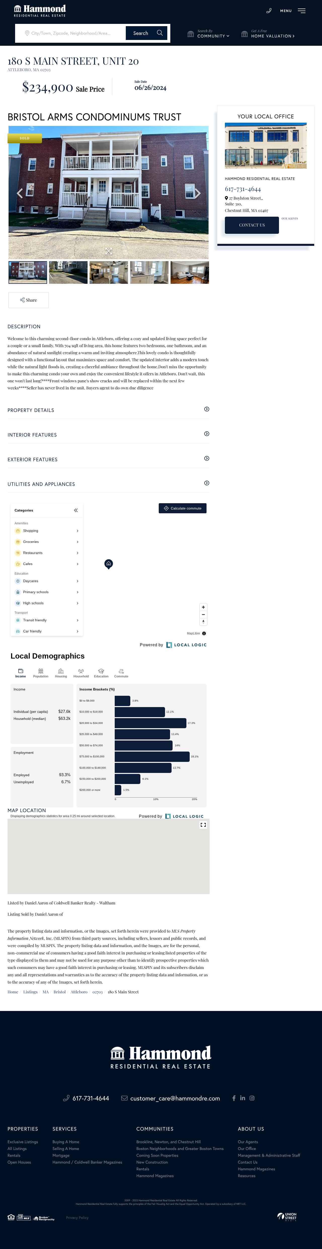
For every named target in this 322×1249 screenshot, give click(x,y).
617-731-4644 (268, 10)
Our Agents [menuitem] (248, 1141)
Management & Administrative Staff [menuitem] (269, 1155)
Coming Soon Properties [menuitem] (157, 1155)
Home (13, 992)
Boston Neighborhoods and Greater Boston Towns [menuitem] (180, 1148)
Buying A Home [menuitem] (66, 1141)
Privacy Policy (77, 1217)
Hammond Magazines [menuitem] (155, 1175)
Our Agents (289, 218)
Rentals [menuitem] (14, 1155)
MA (46, 992)
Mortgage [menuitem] (61, 1155)
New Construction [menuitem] (152, 1162)
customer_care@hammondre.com (175, 1098)
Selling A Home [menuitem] (66, 1148)
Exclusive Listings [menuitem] (23, 1141)
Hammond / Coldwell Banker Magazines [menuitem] (87, 1162)
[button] (146, 33)
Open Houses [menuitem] (19, 1162)
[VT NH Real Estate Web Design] (286, 1217)
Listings (30, 992)
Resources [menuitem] (247, 1175)
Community (211, 36)
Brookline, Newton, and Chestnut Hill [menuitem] (168, 1141)
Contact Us (252, 225)
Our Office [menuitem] (247, 1148)
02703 (97, 992)
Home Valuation (271, 36)
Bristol (60, 992)
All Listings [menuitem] (17, 1148)
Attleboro (79, 992)
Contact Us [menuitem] (248, 1162)
